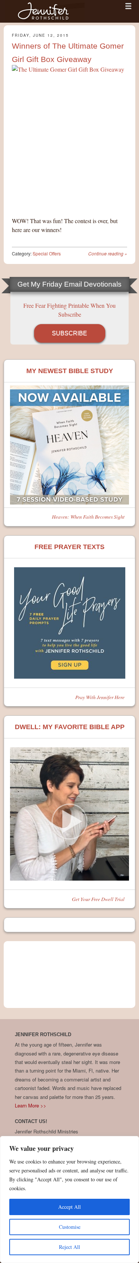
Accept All (69, 1206)
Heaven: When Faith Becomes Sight (88, 516)
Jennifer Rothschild (45, 11)
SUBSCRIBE (69, 333)
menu (128, 6)
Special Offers (47, 253)
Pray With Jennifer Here (100, 697)
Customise (69, 1226)
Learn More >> (30, 1105)
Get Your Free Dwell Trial (98, 899)
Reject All (69, 1246)
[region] (69, 1199)
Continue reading (107, 253)
